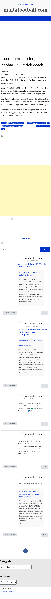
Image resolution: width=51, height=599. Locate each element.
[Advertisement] (25, 190)
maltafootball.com (26, 9)
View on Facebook (10, 312)
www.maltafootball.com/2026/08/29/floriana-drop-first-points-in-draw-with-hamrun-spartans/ (33, 332)
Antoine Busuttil (22, 74)
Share (44, 313)
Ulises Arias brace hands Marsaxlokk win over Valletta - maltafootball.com (29, 494)
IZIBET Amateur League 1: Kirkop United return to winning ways (12, 126)
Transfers (4, 72)
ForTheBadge (37, 411)
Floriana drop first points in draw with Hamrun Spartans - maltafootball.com (30, 343)
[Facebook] (25, 550)
